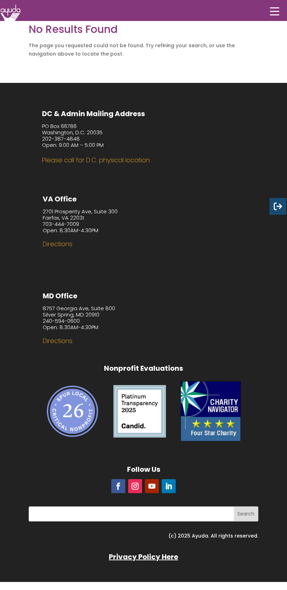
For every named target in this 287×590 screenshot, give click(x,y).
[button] (274, 10)
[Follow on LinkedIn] (169, 486)
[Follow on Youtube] (152, 486)
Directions (57, 244)
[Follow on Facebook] (118, 486)
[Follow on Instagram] (135, 486)
